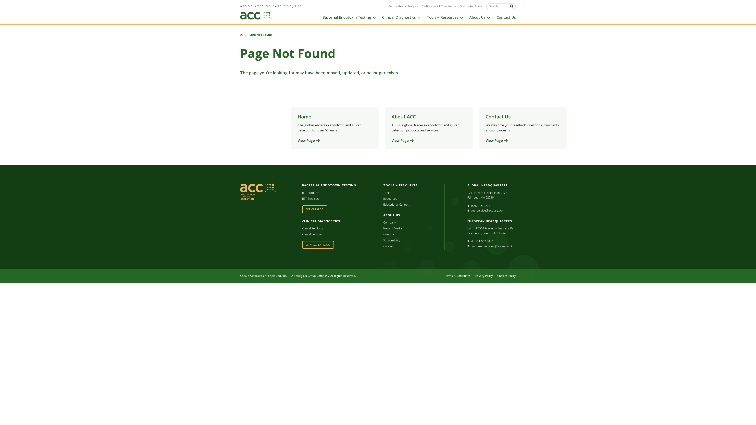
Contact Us (506, 17)
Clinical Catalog (318, 245)
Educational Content (396, 204)
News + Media (392, 228)
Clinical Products (312, 228)
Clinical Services (312, 234)
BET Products (310, 193)
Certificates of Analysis (403, 6)
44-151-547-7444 (482, 241)
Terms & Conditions (457, 276)
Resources (390, 198)
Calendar (389, 234)
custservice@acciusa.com (488, 210)
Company (389, 222)
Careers (388, 246)
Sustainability (391, 240)
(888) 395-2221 (480, 206)
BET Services (310, 198)
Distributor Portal (471, 6)
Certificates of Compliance (439, 6)
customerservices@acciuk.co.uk (491, 246)
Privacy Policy (484, 276)
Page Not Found (260, 35)
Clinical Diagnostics (399, 17)
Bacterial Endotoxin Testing (346, 17)
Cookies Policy (506, 276)
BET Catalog (315, 209)
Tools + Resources (442, 17)
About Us (477, 17)
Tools (386, 193)
